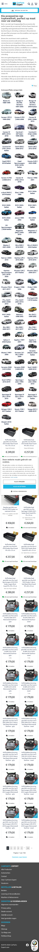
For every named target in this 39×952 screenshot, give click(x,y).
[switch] (34, 949)
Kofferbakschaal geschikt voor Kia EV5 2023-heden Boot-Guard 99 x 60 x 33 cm (28, 442)
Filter (35, 86)
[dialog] (19, 476)
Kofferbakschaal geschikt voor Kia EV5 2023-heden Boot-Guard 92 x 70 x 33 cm (10, 442)
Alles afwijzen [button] (19, 481)
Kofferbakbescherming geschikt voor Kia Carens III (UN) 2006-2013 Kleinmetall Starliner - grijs (10, 617)
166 (28, 848)
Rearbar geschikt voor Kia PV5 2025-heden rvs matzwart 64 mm (10, 509)
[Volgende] (31, 848)
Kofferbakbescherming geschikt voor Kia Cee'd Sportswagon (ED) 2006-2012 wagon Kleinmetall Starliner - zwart (29, 790)
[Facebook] (27, 945)
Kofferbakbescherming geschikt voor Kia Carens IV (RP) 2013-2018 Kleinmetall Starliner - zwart (29, 651)
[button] (19, 491)
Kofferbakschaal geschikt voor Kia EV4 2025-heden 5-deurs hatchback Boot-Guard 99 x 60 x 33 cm (29, 582)
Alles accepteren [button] (19, 486)
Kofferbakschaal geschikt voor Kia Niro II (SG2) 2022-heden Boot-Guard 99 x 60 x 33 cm (28, 547)
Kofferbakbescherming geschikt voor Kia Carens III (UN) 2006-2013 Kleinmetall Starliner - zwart (29, 617)
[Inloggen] (32, 4)
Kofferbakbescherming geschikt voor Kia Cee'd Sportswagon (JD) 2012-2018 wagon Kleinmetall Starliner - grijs (10, 824)
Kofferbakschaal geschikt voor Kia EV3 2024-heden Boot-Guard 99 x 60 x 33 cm (10, 547)
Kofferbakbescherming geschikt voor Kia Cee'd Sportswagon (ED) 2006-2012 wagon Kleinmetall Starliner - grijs (10, 790)
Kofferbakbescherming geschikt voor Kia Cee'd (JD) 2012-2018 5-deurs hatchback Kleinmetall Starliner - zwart (29, 756)
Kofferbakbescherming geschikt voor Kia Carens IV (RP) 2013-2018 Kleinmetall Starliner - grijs (10, 651)
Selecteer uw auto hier (21, 10)
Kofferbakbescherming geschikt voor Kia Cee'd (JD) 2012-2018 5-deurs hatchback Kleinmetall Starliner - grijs (10, 756)
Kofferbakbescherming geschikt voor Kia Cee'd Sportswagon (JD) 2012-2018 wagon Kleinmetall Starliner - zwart (29, 824)
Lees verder (14, 477)
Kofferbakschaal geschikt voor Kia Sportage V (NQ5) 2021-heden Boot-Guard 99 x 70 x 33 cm (28, 511)
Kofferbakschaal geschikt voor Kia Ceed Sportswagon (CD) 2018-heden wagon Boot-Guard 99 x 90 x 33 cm (10, 582)
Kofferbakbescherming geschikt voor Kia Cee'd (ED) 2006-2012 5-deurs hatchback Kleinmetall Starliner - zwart (28, 722)
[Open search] (29, 4)
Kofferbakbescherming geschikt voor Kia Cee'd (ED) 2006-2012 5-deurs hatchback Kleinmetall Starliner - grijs (10, 722)
